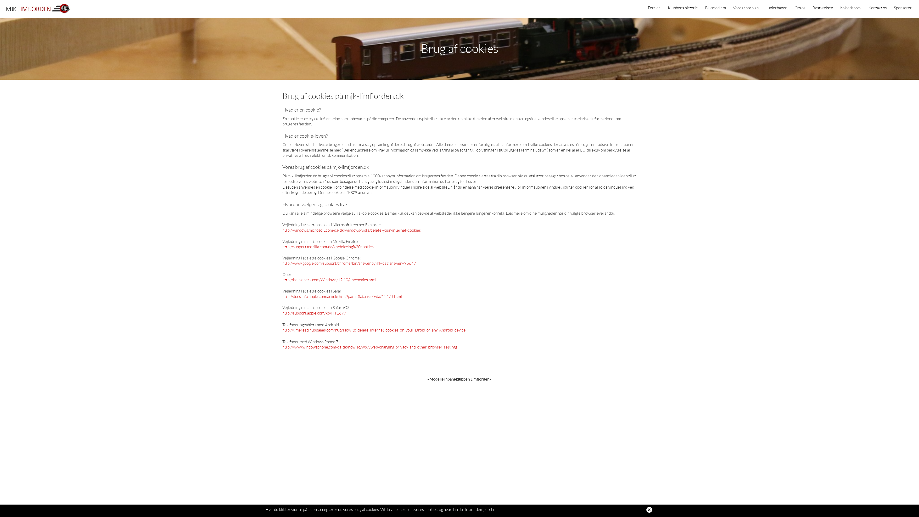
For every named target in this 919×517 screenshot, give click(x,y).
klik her (491, 509)
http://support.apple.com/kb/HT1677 (314, 313)
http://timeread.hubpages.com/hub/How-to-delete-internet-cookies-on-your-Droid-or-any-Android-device (374, 330)
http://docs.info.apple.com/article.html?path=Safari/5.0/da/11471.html (342, 296)
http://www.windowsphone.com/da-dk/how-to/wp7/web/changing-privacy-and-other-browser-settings (369, 347)
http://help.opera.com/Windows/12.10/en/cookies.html (329, 280)
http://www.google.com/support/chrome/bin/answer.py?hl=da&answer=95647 (349, 263)
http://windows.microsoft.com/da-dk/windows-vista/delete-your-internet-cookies (351, 230)
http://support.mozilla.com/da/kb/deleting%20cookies (328, 247)
